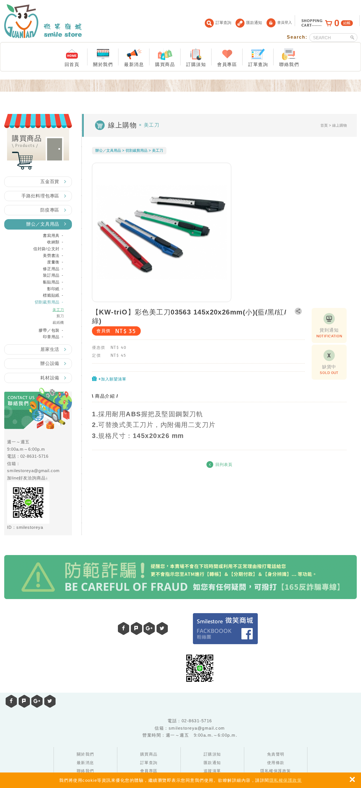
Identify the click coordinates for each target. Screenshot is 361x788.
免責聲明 (276, 754)
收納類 (53, 242)
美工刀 (58, 310)
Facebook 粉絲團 (225, 628)
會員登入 (284, 22)
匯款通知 (254, 22)
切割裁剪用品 (47, 302)
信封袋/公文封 (46, 248)
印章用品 (51, 336)
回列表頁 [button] (223, 465)
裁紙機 (58, 322)
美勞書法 (51, 255)
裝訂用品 (51, 275)
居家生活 (49, 349)
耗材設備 (49, 377)
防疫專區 (49, 210)
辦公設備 (49, 363)
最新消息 (134, 64)
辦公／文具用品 (42, 224)
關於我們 (103, 64)
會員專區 (227, 64)
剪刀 (60, 316)
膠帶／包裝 (49, 330)
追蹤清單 (212, 771)
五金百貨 (49, 181)
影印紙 (53, 289)
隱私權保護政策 (285, 780)
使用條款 (276, 762)
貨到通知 (329, 333)
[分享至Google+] (37, 701)
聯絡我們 (289, 64)
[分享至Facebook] (11, 701)
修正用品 (51, 269)
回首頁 (72, 64)
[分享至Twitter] (50, 701)
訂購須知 (196, 64)
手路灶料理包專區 (40, 195)
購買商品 (165, 64)
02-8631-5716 (34, 456)
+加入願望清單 (111, 379)
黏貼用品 (51, 282)
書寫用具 (51, 235)
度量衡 (53, 262)
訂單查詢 (223, 22)
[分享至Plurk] (24, 701)
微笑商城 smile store (43, 21)
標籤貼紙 (51, 295)
